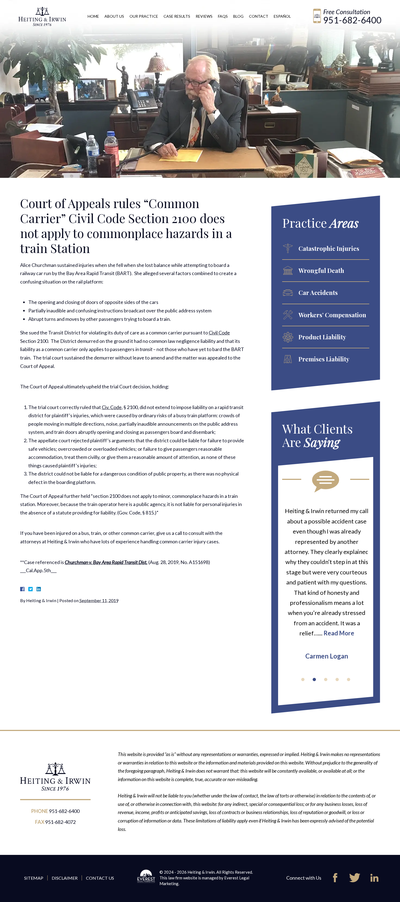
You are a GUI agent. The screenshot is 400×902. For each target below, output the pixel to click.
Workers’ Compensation (332, 315)
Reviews (204, 16)
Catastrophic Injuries (329, 248)
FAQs (223, 16)
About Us (114, 16)
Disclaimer (65, 877)
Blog (238, 16)
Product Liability (322, 337)
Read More (337, 633)
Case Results (177, 16)
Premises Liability (324, 359)
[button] (302, 679)
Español (282, 16)
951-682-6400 (352, 20)
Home (93, 16)
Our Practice (144, 16)
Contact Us (100, 877)
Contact (258, 16)
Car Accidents (318, 292)
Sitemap (33, 877)
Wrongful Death (321, 270)
